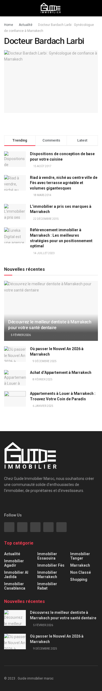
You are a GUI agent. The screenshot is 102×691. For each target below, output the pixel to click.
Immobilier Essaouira (47, 556)
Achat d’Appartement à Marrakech (60, 372)
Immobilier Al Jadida (16, 574)
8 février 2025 (42, 379)
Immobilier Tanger (80, 556)
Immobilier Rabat (47, 586)
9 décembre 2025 (44, 361)
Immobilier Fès (50, 565)
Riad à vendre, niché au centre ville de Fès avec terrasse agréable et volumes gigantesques (63, 182)
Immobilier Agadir (14, 563)
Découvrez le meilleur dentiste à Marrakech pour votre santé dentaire (49, 324)
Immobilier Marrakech (47, 574)
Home (8, 25)
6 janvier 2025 (42, 405)
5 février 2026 (20, 335)
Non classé (80, 572)
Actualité (25, 25)
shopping (78, 579)
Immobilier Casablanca (14, 586)
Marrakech (80, 565)
